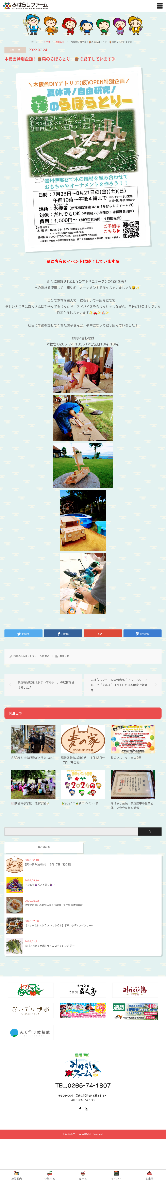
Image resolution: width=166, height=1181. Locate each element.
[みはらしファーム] (25, 6)
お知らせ (15, 50)
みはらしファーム (73, 1134)
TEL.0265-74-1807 (83, 1085)
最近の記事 (44, 847)
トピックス (44, 42)
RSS (86, 1108)
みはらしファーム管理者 (35, 656)
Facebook (80, 1108)
